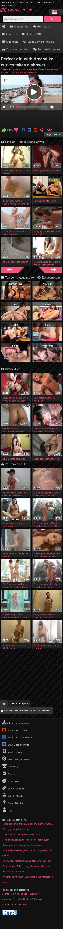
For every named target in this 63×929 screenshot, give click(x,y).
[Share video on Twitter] (30, 130)
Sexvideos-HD (45, 2)
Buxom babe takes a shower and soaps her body (15, 202)
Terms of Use (13, 781)
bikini (11, 72)
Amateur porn (18, 69)
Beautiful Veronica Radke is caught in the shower (47, 263)
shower (4, 72)
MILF (15, 325)
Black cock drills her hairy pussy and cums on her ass (28, 823)
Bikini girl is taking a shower (47, 170)
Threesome (47, 345)
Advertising (12, 766)
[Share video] (41, 130)
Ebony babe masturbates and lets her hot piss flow (27, 860)
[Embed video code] (49, 130)
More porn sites (26, 2)
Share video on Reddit (18, 730)
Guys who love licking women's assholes (22, 844)
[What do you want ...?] (52, 19)
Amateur (47, 283)
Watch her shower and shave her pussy (13, 233)
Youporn (6, 898)
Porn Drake (7, 5)
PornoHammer (9, 2)
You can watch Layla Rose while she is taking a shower (15, 495)
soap (24, 72)
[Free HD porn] (17, 11)
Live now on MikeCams (45, 200)
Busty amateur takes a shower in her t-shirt (44, 616)
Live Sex (11, 34)
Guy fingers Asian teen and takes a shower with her (47, 555)
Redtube (27, 898)
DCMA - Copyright (16, 788)
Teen (47, 325)
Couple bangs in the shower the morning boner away (14, 617)
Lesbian (47, 304)
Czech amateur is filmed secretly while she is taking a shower (46, 525)
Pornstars (43, 26)
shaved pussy (51, 69)
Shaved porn (32, 69)
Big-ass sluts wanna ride (14, 871)
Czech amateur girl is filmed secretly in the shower (47, 585)
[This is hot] (3, 130)
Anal (15, 304)
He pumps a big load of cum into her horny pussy (26, 839)
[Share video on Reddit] (35, 130)
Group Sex (22, 893)
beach (18, 72)
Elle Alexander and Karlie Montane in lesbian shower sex (15, 586)
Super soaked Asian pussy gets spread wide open (27, 866)
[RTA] (9, 914)
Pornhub (16, 898)
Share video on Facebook (19, 737)
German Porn (15, 283)
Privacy (11, 774)
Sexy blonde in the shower (15, 261)
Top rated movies (17, 49)
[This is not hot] (16, 130)
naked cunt (33, 72)
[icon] (4, 26)
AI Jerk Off (33, 34)
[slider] (32, 106)
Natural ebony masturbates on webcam (21, 834)
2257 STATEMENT (16, 795)
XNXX (13, 904)
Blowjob (34, 893)
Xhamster (38, 898)
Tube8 (5, 904)
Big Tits (16, 345)
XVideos (23, 904)
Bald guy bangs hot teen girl (16, 829)
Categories (21, 26)
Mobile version (14, 751)
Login (10, 810)
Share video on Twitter (18, 744)
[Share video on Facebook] (24, 130)
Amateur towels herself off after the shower (14, 646)
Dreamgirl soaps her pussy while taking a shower (46, 494)
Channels (12, 41)
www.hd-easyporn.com (18, 759)
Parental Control (15, 802)
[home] (3, 703)
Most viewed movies (40, 41)
